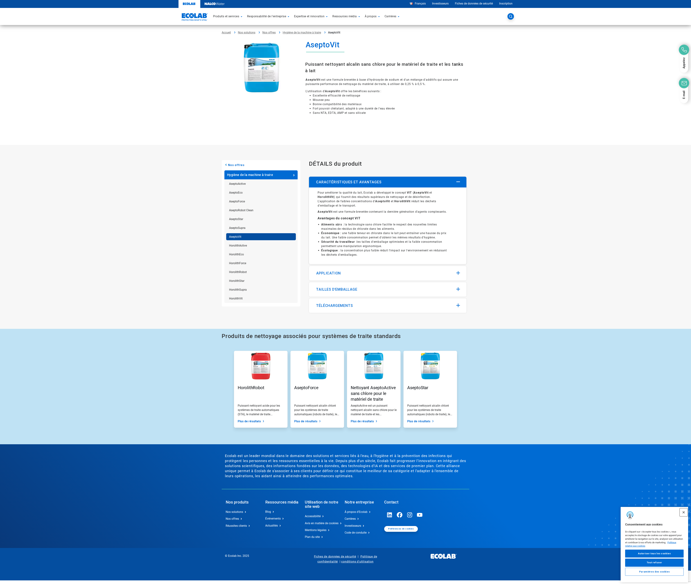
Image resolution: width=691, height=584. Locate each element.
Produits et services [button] (226, 16)
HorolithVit (236, 298)
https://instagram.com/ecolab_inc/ (409, 514)
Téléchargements (334, 305)
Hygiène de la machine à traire (302, 32)
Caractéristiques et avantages (348, 182)
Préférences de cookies (401, 529)
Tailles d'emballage (336, 289)
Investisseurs (440, 3)
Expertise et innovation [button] (309, 16)
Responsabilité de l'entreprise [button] (266, 16)
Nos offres (269, 32)
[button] (242, 16)
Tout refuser (654, 562)
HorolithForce (237, 263)
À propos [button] (371, 16)
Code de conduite (356, 532)
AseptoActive (237, 183)
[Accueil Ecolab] (194, 17)
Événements (273, 518)
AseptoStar (236, 219)
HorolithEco (236, 254)
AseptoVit (235, 236)
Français (420, 3)
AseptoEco (236, 192)
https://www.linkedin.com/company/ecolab (389, 514)
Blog (268, 511)
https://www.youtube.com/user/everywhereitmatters (419, 514)
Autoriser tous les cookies (654, 553)
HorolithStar (236, 281)
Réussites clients (236, 525)
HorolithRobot (238, 272)
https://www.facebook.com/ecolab (399, 514)
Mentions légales (315, 530)
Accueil (226, 32)
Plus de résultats (249, 421)
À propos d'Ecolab (356, 512)
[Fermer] (684, 512)
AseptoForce (237, 201)
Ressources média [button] (344, 16)
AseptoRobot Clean (241, 210)
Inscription (505, 3)
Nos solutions (246, 32)
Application (328, 273)
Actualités (271, 525)
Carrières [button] (390, 16)
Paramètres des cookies (654, 571)
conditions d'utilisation (357, 561)
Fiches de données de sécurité (474, 3)
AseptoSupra (237, 228)
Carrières (350, 518)
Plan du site (312, 537)
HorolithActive (238, 245)
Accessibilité (313, 516)
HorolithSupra (238, 289)
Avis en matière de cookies (321, 523)
